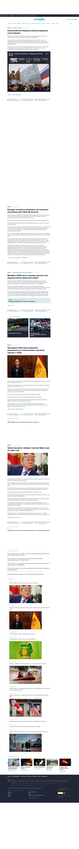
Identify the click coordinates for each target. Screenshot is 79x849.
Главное (9, 23)
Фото (57, 23)
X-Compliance (10, 793)
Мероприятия (44, 776)
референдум (18, 94)
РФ (21, 163)
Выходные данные (61, 796)
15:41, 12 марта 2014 (25, 27)
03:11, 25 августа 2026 (15, 345)
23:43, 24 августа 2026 (16, 109)
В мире (19, 23)
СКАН (29, 793)
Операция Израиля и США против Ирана (22, 272)
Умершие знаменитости (39, 767)
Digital (43, 23)
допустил (24, 502)
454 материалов (37, 768)
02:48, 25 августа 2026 (36, 272)
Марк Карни (24, 257)
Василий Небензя (11, 163)
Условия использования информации (64, 795)
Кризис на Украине (17, 27)
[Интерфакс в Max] (36, 797)
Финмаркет (32, 15)
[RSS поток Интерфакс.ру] (34, 797)
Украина (9, 94)
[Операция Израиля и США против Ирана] (14, 766)
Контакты (9, 776)
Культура (34, 23)
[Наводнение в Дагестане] (52, 765)
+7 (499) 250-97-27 (47, 785)
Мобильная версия (4, 15)
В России (14, 23)
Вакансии (29, 776)
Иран (9, 305)
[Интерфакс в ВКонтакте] (32, 797)
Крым (13, 94)
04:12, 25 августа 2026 (15, 445)
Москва (39, 23)
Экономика (24, 23)
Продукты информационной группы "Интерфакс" (25, 788)
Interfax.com (19, 15)
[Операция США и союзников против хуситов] (65, 765)
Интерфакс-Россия (25, 15)
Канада (9, 257)
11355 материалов (24, 770)
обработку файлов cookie (57, 783)
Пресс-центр (24, 776)
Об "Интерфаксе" (12, 15)
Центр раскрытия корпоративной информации (36, 795)
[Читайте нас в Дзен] (29, 797)
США (13, 257)
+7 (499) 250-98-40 (39, 785)
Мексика (12, 409)
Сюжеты (53, 23)
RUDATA (29, 794)
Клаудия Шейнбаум (19, 409)
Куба (19, 517)
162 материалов (50, 770)
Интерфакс (39, 19)
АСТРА (9, 796)
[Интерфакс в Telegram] (31, 797)
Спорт (29, 23)
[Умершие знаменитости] (39, 765)
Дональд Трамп (18, 257)
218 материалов (62, 771)
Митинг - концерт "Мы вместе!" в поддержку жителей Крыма (25, 54)
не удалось (16, 403)
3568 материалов (11, 770)
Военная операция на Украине (26, 768)
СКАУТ (9, 794)
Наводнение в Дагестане (50, 768)
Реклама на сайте (36, 776)
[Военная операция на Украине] (26, 765)
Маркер (9, 795)
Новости (48, 23)
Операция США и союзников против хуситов (63, 768)
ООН (24, 163)
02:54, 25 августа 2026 (15, 206)
